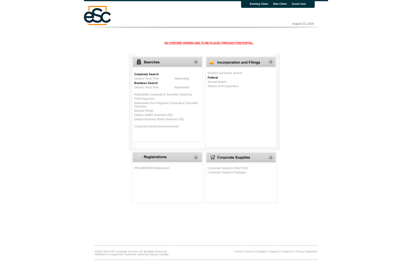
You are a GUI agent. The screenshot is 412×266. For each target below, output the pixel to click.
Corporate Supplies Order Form (228, 168)
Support (274, 251)
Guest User (299, 3)
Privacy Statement (306, 251)
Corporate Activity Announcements (156, 126)
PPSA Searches (144, 98)
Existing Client (259, 3)
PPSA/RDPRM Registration (152, 168)
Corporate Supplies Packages (227, 172)
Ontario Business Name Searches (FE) (159, 119)
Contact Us (287, 251)
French (238, 251)
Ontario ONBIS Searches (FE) (153, 115)
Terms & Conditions (256, 251)
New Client (280, 3)
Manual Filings (143, 110)
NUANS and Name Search (225, 73)
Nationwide (182, 78)
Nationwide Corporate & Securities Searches (163, 94)
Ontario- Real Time (146, 78)
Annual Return (217, 82)
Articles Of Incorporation (223, 86)
